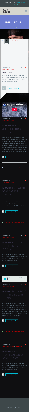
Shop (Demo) (18, 346)
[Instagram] (17, 4)
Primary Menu (25, 11)
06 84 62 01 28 (8, 2)
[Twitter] (14, 4)
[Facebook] (12, 4)
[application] (14, 279)
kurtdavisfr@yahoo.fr (21, 2)
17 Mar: (9, 72)
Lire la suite (14, 88)
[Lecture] (4, 279)
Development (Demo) (8, 69)
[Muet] (24, 279)
